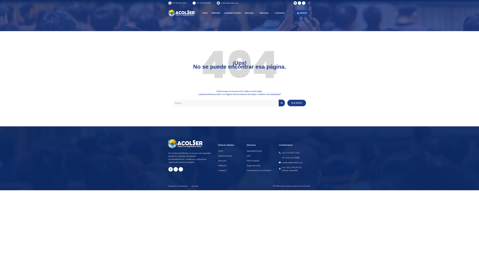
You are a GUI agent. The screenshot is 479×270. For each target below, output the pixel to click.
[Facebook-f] (170, 169)
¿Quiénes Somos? (232, 13)
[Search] (282, 103)
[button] (309, 3)
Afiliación (215, 13)
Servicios (249, 13)
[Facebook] (295, 3)
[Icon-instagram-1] (299, 3)
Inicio (205, 13)
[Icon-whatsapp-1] (303, 3)
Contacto (280, 13)
